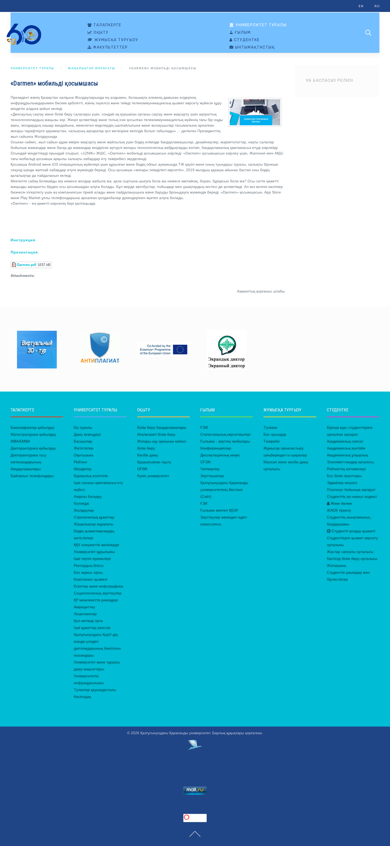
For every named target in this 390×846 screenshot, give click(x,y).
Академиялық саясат (345, 441)
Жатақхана (336, 565)
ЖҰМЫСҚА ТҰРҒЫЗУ (115, 40)
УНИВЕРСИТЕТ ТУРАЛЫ (260, 25)
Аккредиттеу (84, 607)
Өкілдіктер (83, 469)
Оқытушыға (83, 455)
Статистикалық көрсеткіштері (225, 434)
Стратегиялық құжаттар (94, 517)
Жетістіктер (83, 448)
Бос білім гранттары (344, 476)
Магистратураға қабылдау (33, 434)
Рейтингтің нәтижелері (346, 469)
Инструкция (23, 240)
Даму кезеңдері (87, 434)
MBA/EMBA (20, 441)
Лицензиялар (85, 614)
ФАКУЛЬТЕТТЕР (110, 47)
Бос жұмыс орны (88, 572)
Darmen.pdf (26, 265)
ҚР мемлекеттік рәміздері (96, 600)
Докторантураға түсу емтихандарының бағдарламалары (28, 462)
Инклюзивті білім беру (156, 434)
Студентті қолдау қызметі (353, 531)
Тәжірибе (271, 441)
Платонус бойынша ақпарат (351, 489)
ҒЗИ (203, 503)
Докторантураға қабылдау (33, 448)
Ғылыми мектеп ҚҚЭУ (219, 510)
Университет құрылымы (94, 551)
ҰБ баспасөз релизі (329, 80)
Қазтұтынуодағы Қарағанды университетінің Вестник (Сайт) (224, 489)
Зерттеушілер (212, 476)
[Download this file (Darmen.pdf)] (14, 265)
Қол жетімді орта (88, 621)
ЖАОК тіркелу (339, 510)
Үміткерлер (210, 469)
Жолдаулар (84, 510)
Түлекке (270, 427)
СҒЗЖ (205, 462)
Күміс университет (153, 476)
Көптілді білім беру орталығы (352, 558)
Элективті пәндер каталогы (350, 462)
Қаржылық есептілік (91, 476)
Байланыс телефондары (32, 476)
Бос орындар (274, 434)
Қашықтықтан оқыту (154, 462)
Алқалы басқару (88, 496)
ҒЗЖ (204, 427)
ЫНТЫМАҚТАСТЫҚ (254, 47)
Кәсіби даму (147, 455)
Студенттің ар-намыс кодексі (352, 496)
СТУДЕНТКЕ (246, 40)
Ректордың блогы (88, 565)
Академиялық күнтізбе (346, 448)
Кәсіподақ (82, 696)
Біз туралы (83, 427)
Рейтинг (80, 462)
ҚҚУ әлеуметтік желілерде (96, 545)
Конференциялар (215, 448)
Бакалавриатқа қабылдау (32, 427)
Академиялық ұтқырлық (347, 455)
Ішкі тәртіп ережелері (92, 558)
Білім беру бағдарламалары (161, 427)
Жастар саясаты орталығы (350, 551)
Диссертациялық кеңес (220, 455)
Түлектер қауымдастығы (95, 690)
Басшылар (83, 441)
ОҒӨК (142, 469)
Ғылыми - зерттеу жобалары (225, 441)
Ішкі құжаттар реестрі (92, 627)
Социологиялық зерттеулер (98, 593)
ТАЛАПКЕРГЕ (107, 25)
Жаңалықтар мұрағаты (91, 68)
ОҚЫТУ (100, 33)
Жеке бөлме (341, 503)
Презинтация (24, 252)
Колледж (81, 503)
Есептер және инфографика (98, 586)
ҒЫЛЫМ (242, 33)
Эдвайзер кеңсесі (342, 482)
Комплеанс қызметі (90, 579)
